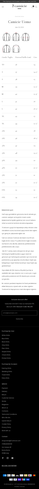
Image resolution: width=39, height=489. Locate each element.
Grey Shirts (5, 345)
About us (5, 408)
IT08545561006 (7, 444)
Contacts (5, 411)
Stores (4, 401)
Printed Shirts (6, 358)
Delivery (4, 391)
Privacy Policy (6, 427)
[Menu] (3, 7)
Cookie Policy (6, 424)
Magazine (5, 404)
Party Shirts (5, 378)
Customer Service (8, 398)
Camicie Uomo (19, 16)
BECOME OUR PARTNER (9, 466)
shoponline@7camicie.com (11, 441)
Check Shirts (6, 355)
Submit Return (6, 421)
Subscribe (19, 319)
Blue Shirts (5, 339)
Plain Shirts (5, 348)
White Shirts (6, 335)
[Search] (36, 7)
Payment (5, 388)
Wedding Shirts (7, 371)
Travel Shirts (6, 375)
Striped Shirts (6, 352)
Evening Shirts (6, 368)
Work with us (6, 431)
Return (4, 395)
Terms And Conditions (9, 414)
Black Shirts (5, 342)
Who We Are (6, 418)
